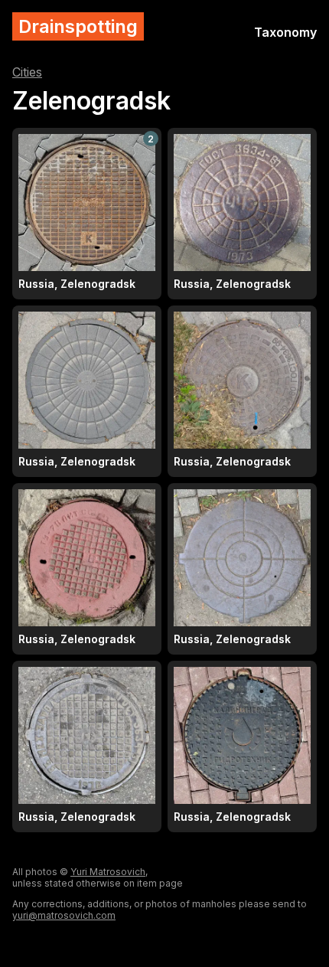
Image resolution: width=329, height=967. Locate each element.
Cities (27, 72)
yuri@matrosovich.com (64, 915)
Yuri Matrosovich (107, 871)
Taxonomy (285, 32)
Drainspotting (78, 26)
